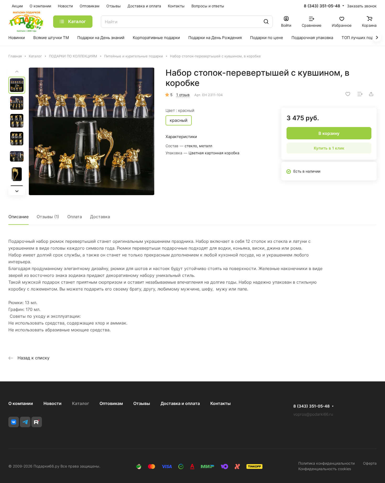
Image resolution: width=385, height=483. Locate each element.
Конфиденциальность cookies (324, 468)
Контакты (220, 403)
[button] (16, 191)
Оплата (74, 216)
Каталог (80, 403)
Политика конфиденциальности (326, 463)
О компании (20, 403)
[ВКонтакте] (13, 422)
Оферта (370, 463)
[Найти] (266, 21)
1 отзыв (183, 94)
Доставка (100, 216)
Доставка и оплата (180, 403)
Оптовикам (111, 403)
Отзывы (141, 403)
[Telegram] (25, 422)
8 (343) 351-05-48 (322, 6)
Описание (18, 216)
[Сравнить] (360, 94)
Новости (52, 403)
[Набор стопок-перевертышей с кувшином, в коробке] (91, 131)
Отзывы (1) (48, 216)
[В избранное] (347, 94)
